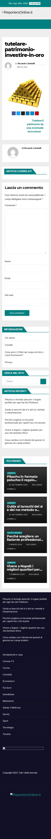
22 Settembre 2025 (18, 515)
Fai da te (7, 688)
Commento (11, 205)
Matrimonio (8, 701)
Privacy (8, 362)
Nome (8, 261)
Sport (5, 721)
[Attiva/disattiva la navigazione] (46, 24)
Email (7, 278)
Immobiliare (8, 694)
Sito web (9, 295)
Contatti (9, 345)
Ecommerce (9, 681)
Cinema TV (8, 661)
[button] (35, 24)
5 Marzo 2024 (16, 545)
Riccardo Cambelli (26, 63)
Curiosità (11, 473)
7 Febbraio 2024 (17, 574)
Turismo (7, 734)
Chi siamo (10, 338)
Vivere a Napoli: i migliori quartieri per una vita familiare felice (25, 569)
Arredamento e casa (13, 655)
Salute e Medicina (14, 532)
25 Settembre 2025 (18, 485)
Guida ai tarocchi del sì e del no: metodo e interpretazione (25, 509)
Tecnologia (8, 727)
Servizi (6, 714)
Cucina (6, 668)
